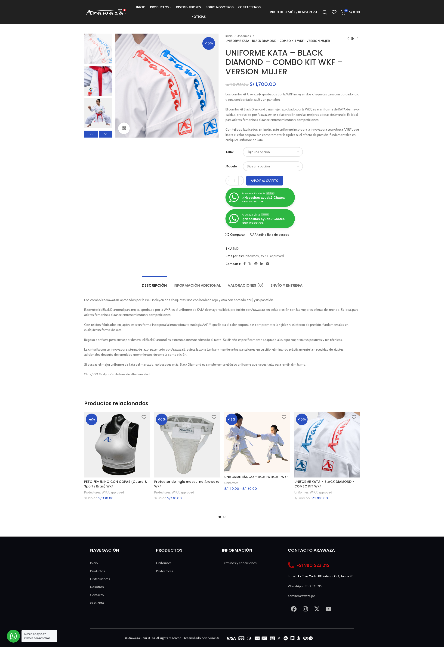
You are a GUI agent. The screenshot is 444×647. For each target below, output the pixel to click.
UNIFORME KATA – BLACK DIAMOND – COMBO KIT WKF (324, 484)
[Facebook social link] (244, 264)
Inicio (229, 36)
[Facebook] (293, 609)
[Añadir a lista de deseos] (144, 417)
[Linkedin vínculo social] (262, 264)
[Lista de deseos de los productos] (334, 12)
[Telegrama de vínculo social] (268, 264)
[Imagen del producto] (117, 444)
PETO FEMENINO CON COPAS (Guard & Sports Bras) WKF (115, 484)
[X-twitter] (317, 609)
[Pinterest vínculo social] (256, 264)
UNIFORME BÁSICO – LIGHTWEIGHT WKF (256, 476)
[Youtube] (328, 609)
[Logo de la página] (105, 12)
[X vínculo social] (250, 264)
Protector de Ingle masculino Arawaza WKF (186, 484)
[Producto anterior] (348, 38)
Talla (229, 152)
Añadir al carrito (264, 180)
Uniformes (244, 36)
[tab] (154, 283)
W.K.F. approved (272, 256)
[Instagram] (305, 609)
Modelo (231, 166)
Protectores (92, 492)
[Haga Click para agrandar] (124, 128)
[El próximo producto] (357, 38)
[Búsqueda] (325, 12)
